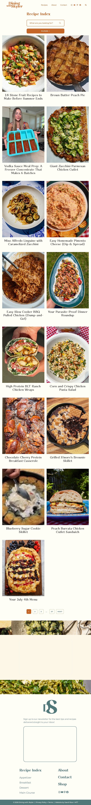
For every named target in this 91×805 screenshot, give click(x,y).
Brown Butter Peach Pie (67, 95)
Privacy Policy (41, 802)
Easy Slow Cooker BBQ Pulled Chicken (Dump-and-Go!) (23, 315)
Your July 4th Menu (23, 599)
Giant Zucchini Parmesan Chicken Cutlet (67, 168)
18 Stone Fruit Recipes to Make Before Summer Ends (23, 97)
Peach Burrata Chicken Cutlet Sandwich (67, 530)
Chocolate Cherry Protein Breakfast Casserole (23, 459)
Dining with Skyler (26, 802)
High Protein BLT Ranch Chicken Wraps (23, 388)
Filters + (45, 31)
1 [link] (28, 611)
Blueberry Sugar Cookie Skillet (23, 530)
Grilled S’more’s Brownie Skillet (67, 459)
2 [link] (35, 611)
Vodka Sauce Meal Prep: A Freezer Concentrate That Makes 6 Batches (23, 170)
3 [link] (41, 611)
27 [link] (52, 611)
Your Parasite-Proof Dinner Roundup (68, 313)
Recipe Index (30, 770)
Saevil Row (69, 802)
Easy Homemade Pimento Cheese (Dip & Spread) (68, 242)
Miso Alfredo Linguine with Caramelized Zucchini (23, 242)
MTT (76, 802)
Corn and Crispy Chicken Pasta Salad (68, 388)
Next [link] (60, 611)
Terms (50, 802)
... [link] (46, 611)
